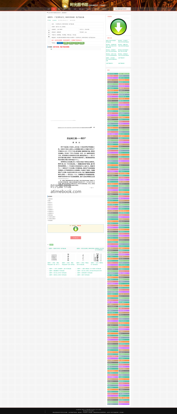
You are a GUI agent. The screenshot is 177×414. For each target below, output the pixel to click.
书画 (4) (109, 115)
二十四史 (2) (110, 136)
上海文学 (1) (110, 229)
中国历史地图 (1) (111, 175)
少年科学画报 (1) (111, 377)
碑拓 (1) (109, 150)
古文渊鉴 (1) (110, 192)
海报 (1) (109, 163)
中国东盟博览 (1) (111, 283)
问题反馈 (104, 9)
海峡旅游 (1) (110, 277)
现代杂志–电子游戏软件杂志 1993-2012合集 (123, 50)
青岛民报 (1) (110, 400)
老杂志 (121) (110, 78)
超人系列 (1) (121, 360)
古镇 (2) (109, 132)
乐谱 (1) (109, 385)
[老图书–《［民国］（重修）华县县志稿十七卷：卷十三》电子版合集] (54, 257)
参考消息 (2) (110, 127)
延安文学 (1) (121, 227)
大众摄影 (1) (121, 248)
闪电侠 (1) (110, 364)
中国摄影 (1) (110, 252)
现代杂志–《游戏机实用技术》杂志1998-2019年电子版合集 (111, 46)
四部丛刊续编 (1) (122, 179)
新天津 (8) (121, 102)
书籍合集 (79, 225)
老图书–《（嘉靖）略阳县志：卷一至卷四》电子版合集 (89, 268)
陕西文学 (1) (121, 229)
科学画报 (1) (121, 375)
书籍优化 (88, 9)
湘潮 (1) (109, 265)
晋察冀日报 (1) (122, 387)
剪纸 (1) (109, 169)
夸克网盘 (81, 42)
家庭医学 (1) (110, 300)
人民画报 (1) (121, 331)
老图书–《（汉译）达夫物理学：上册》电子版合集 (60, 268)
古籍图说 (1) (121, 188)
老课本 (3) (121, 123)
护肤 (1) (120, 341)
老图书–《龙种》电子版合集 (83, 274)
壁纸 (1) (109, 339)
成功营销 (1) (121, 319)
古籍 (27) (110, 86)
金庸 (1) (120, 161)
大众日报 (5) (121, 113)
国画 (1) (120, 165)
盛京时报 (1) (121, 385)
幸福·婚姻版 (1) (111, 294)
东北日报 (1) (110, 387)
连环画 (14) (110, 94)
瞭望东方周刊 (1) (111, 204)
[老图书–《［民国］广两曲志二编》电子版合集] (83, 257)
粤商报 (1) (110, 383)
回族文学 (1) (110, 240)
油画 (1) (120, 154)
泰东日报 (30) (122, 84)
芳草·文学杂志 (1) (111, 242)
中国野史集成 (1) (111, 370)
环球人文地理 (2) (111, 134)
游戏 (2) (120, 144)
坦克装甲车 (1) (122, 343)
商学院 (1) (110, 316)
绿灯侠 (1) (110, 362)
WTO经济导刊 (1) (111, 308)
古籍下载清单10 (109, 63)
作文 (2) (120, 129)
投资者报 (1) (110, 321)
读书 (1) (120, 404)
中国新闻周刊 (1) (111, 206)
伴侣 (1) (120, 289)
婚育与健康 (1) (122, 302)
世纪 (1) (109, 267)
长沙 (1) (109, 395)
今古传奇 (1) (110, 202)
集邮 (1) (120, 333)
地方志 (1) (121, 379)
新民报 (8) (110, 107)
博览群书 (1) (121, 223)
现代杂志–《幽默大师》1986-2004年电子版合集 (123, 45)
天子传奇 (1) (121, 354)
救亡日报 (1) (110, 404)
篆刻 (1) (109, 148)
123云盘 (76, 42)
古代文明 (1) (110, 262)
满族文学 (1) (121, 235)
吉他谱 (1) (110, 177)
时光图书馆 (78, 409)
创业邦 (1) (121, 312)
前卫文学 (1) (110, 233)
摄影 (64, 9)
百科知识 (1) (121, 215)
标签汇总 (84, 409)
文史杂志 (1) (110, 271)
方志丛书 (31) (111, 82)
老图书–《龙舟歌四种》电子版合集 (84, 272)
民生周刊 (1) (110, 248)
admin (55, 20)
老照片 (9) (121, 100)
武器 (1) (109, 165)
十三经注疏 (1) (122, 177)
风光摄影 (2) (121, 136)
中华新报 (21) (111, 88)
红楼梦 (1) (121, 370)
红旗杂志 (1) (110, 331)
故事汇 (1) (121, 198)
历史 (54, 9)
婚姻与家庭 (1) (122, 285)
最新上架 (81, 9)
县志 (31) (121, 82)
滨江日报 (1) (121, 400)
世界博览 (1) (110, 223)
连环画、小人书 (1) (123, 397)
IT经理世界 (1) (122, 306)
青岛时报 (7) (121, 109)
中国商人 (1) (121, 308)
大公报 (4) (110, 119)
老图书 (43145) (111, 73)
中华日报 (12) (122, 98)
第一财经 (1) (110, 325)
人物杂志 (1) (110, 258)
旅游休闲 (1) (110, 281)
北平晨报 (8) (110, 105)
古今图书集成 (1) (111, 171)
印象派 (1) (110, 154)
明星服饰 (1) (121, 339)
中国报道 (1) (121, 206)
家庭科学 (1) (121, 300)
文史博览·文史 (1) (123, 265)
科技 (70, 9)
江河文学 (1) (121, 238)
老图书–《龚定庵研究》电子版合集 (56, 270)
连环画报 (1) (110, 186)
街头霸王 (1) (121, 352)
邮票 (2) (120, 132)
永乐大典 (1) (121, 159)
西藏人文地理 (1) (122, 273)
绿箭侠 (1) (121, 362)
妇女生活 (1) (110, 296)
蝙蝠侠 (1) (121, 356)
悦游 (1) (120, 283)
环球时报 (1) (110, 198)
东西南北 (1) (110, 225)
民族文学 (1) (110, 235)
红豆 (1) (120, 242)
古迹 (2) (120, 127)
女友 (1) (120, 287)
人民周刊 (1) (121, 204)
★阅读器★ (59, 42)
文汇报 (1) (110, 391)
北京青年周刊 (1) (122, 213)
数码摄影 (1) (121, 252)
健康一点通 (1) (111, 302)
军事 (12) (110, 98)
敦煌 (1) (120, 156)
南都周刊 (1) (110, 213)
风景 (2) (109, 129)
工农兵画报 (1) (111, 183)
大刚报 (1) (121, 395)
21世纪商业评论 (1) (112, 306)
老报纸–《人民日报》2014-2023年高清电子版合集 (111, 59)
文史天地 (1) (110, 269)
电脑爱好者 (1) (122, 304)
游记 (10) (110, 100)
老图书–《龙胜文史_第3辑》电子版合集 (57, 274)
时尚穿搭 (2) (110, 142)
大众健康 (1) (110, 304)
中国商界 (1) (110, 310)
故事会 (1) (121, 391)
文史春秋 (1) (121, 269)
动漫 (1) (120, 337)
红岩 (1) (109, 244)
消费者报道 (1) (122, 323)
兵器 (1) (109, 298)
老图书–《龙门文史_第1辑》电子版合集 (57, 272)
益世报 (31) (110, 84)
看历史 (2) (121, 140)
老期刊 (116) (122, 78)
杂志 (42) (110, 80)
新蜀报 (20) (121, 88)
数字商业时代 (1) (122, 321)
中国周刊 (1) (121, 208)
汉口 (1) (109, 397)
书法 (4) (109, 117)
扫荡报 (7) (110, 109)
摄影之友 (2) (121, 134)
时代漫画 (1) (110, 194)
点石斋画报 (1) (122, 192)
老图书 (51, 244)
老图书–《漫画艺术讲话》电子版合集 (57, 248)
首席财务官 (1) (122, 329)
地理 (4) (120, 115)
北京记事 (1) (121, 262)
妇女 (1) (120, 292)
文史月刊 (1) (121, 271)
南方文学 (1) (121, 233)
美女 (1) (109, 333)
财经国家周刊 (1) (122, 327)
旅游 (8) (109, 102)
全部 (48, 9)
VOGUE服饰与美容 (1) (113, 292)
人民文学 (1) (121, 231)
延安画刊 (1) (121, 183)
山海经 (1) (110, 368)
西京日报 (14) (122, 94)
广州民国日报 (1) (122, 186)
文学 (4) (120, 119)
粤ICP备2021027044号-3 (88, 411)
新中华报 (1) (110, 381)
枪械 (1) (120, 373)
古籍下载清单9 (121, 63)
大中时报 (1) (121, 358)
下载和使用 (96, 9)
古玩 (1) (109, 167)
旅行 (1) (120, 167)
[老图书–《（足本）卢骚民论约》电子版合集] (97, 257)
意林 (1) (109, 219)
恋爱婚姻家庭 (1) (111, 287)
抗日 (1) (109, 188)
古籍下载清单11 (121, 58)
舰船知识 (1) (110, 348)
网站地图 (88, 409)
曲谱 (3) (109, 123)
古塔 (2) (109, 138)
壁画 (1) (109, 152)
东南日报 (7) (110, 111)
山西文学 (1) (110, 231)
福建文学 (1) (121, 225)
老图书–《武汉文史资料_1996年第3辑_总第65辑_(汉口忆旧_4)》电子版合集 (90, 249)
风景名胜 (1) (121, 277)
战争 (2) (120, 125)
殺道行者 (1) (110, 352)
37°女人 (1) (121, 294)
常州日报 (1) (121, 383)
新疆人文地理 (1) (111, 275)
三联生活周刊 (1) (111, 211)
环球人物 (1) (121, 258)
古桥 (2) (120, 138)
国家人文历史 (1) (122, 181)
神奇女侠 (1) (121, 364)
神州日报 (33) (122, 80)
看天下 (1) (121, 260)
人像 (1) (109, 181)
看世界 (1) (110, 260)
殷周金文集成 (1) (122, 368)
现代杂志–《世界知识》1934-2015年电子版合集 (123, 54)
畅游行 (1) (121, 275)
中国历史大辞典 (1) (123, 173)
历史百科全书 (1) (111, 173)
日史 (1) (109, 159)
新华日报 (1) (110, 190)
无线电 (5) (110, 113)
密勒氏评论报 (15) (123, 92)
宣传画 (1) (121, 169)
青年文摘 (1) (121, 219)
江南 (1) (109, 246)
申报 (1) (109, 358)
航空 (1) (120, 296)
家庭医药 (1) (121, 298)
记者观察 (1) (110, 208)
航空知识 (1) (121, 346)
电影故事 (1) (110, 375)
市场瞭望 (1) (110, 319)
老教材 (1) (110, 379)
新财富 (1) (110, 323)
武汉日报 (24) (122, 86)
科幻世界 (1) (110, 393)
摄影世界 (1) (110, 250)
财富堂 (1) (110, 327)
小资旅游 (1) (121, 281)
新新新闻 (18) (111, 90)
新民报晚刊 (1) (122, 366)
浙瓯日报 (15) (111, 92)
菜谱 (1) (120, 152)
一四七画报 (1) (122, 393)
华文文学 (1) (121, 240)
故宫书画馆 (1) (111, 360)
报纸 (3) (120, 121)
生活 (75, 9)
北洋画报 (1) (110, 373)
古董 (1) (109, 335)
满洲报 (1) (110, 389)
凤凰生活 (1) (110, 289)
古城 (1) (109, 179)
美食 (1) (120, 150)
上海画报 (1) (121, 389)
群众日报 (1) (110, 402)
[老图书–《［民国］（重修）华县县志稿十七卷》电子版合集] (68, 257)
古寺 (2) (109, 140)
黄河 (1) (120, 244)
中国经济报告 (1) (111, 312)
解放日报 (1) (121, 381)
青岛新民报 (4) (111, 121)
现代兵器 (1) (110, 346)
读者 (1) (120, 217)
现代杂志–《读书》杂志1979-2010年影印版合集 (111, 54)
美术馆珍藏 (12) (122, 96)
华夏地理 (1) (121, 279)
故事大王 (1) (110, 200)
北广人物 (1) (110, 256)
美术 (59, 9)
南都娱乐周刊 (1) (122, 211)
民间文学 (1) (121, 200)
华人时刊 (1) (121, 246)
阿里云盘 (71, 42)
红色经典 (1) (110, 146)
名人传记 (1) (110, 314)
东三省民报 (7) (122, 107)
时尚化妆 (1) (110, 341)
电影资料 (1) (121, 196)
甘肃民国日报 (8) (122, 105)
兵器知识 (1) (110, 337)
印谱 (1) (120, 148)
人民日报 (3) (110, 125)
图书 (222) (121, 75)
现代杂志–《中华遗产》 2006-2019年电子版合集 (123, 41)
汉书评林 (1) (121, 190)
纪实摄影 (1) (121, 335)
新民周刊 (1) (121, 202)
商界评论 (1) (121, 316)
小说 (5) (120, 111)
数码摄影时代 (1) (111, 254)
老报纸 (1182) (111, 75)
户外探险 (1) (110, 279)
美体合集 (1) (110, 343)
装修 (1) (109, 196)
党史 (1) (120, 348)
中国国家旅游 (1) (111, 273)
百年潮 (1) (121, 267)
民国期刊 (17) (122, 90)
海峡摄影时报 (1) (122, 254)
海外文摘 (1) (110, 221)
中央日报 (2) (110, 144)
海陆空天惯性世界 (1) (112, 356)
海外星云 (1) (121, 221)
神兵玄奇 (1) (110, 354)
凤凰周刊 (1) (110, 215)
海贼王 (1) (110, 366)
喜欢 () (76, 237)
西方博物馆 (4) (122, 117)
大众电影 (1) (121, 377)
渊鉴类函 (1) (110, 161)
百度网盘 (65, 42)
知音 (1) (109, 285)
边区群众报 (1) (122, 402)
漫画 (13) (110, 96)
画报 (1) (109, 156)
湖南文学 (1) (110, 227)
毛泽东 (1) (121, 163)
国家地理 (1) (121, 175)
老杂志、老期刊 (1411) (124, 73)
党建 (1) (109, 350)
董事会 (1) (121, 325)
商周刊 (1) (121, 314)
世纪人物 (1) (121, 256)
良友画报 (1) (121, 194)
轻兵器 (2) (121, 142)
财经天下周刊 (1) (111, 329)
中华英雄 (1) (121, 350)
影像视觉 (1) (121, 250)
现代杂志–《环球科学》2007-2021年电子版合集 (111, 50)
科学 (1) (109, 217)
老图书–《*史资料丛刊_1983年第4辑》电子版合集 (65, 17)
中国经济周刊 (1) (122, 310)
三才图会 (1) (121, 171)
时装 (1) (120, 146)
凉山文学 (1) (110, 238)
